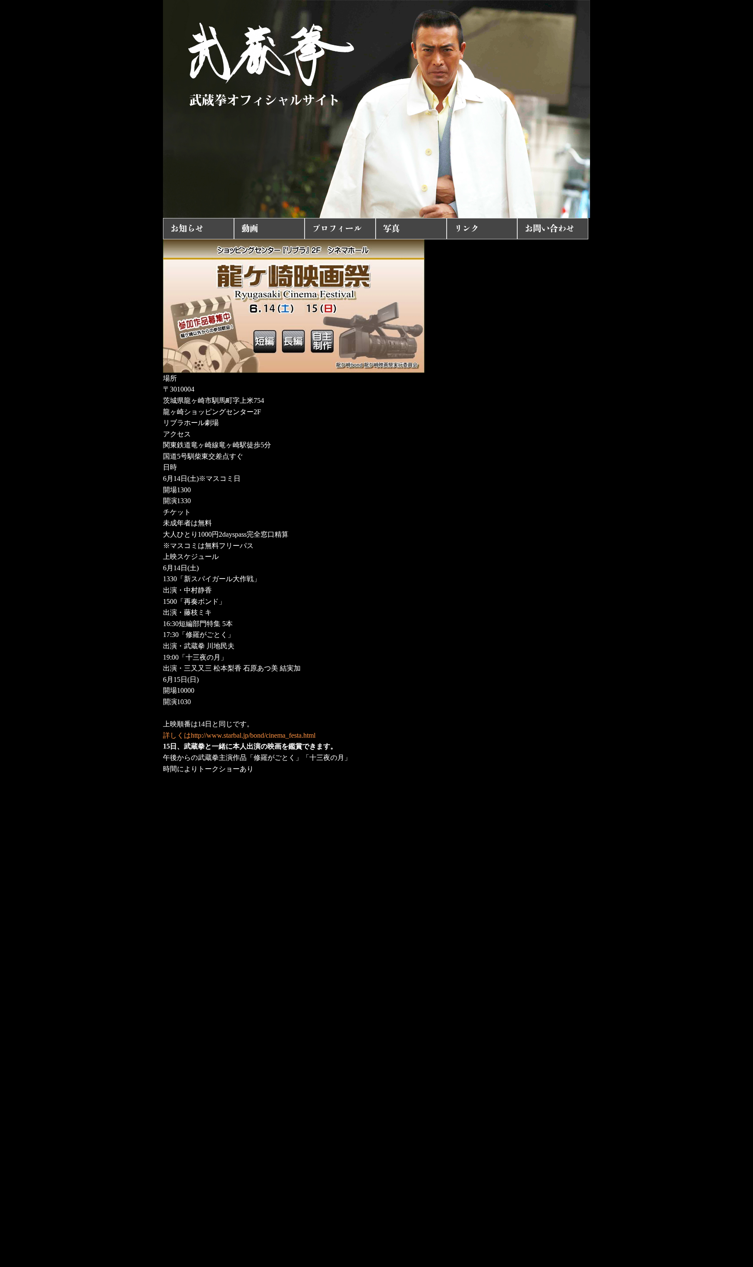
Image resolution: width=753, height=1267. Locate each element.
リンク (466, 228)
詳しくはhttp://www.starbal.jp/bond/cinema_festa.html (239, 735)
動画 (249, 228)
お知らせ (187, 228)
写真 (391, 228)
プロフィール (337, 228)
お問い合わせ (549, 228)
